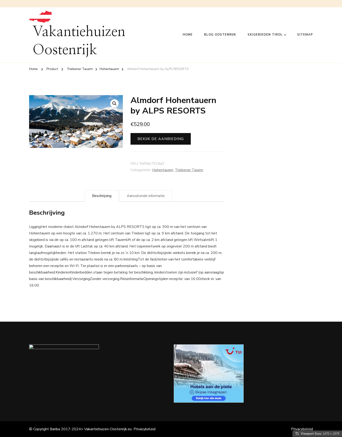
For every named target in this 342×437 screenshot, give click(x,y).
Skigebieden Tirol (265, 35)
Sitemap (305, 35)
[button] (114, 103)
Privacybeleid (144, 429)
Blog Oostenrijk (220, 35)
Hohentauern (162, 170)
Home (188, 35)
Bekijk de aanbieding (160, 138)
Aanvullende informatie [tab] (146, 195)
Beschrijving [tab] (101, 195)
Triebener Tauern (189, 170)
